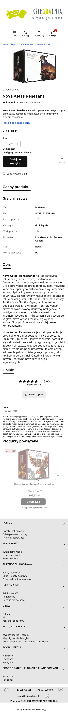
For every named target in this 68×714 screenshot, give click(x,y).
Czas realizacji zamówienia (17, 579)
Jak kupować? (10, 593)
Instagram (8, 662)
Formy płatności (11, 572)
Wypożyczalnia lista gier (16, 638)
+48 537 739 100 (45, 690)
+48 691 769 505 (23, 690)
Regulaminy (9, 596)
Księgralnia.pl (9, 44)
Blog (5, 617)
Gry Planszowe (26, 44)
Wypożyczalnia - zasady (16, 634)
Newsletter (8, 655)
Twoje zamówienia (12, 551)
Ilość (5, 138)
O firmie (7, 614)
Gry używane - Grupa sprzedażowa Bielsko (26, 641)
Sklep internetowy (30, 709)
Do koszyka (33, 501)
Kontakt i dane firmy (13, 620)
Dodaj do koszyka (15, 161)
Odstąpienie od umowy (15, 534)
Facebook (8, 658)
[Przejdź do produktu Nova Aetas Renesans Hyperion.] (34, 464)
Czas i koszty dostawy (15, 575)
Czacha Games (11, 89)
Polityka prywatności (14, 599)
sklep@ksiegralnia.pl (28, 696)
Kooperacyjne (43, 44)
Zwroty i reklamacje (13, 531)
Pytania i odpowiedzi (14, 537)
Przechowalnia (10, 558)
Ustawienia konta (12, 555)
